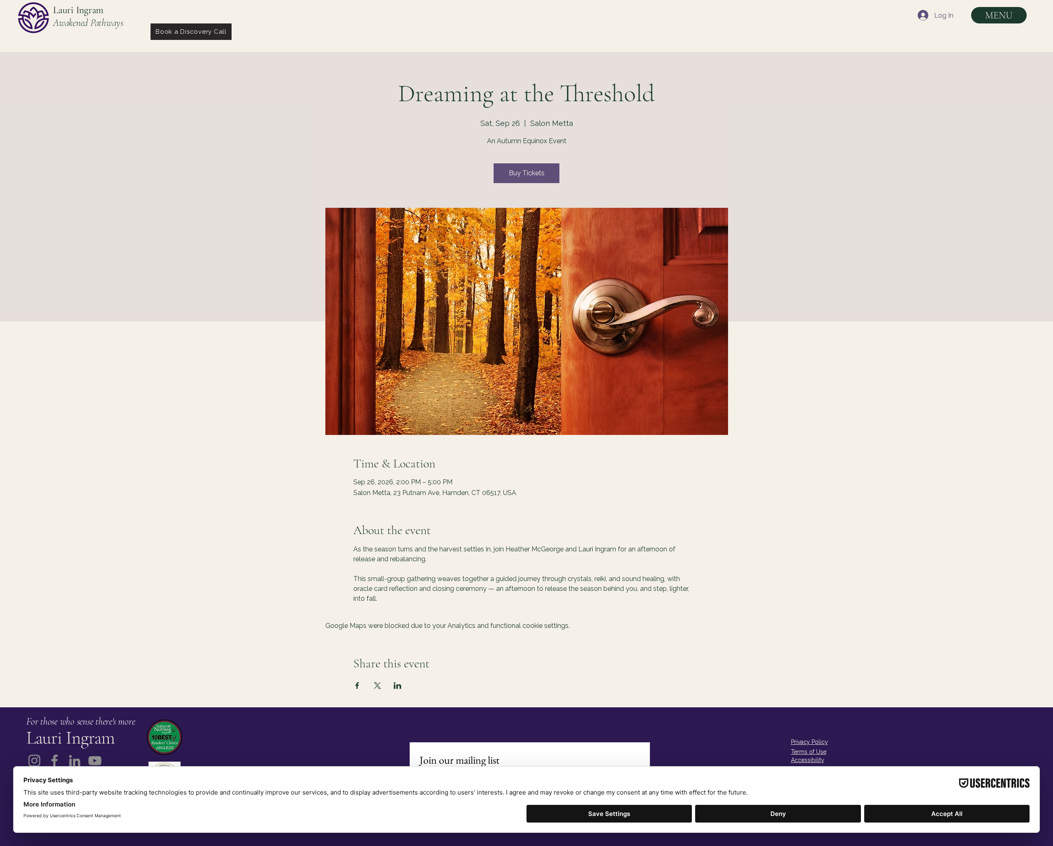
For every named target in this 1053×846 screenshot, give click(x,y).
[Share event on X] (377, 685)
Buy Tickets (527, 173)
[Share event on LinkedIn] (397, 685)
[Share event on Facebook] (357, 685)
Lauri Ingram (78, 10)
